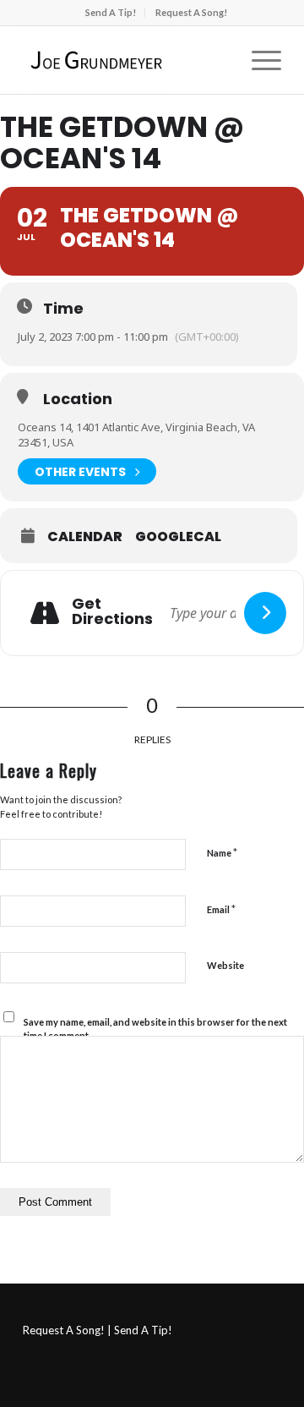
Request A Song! (191, 12)
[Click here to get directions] (265, 613)
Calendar (84, 537)
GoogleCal (178, 537)
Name (222, 852)
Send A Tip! (110, 12)
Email (221, 909)
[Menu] (258, 60)
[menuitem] (111, 12)
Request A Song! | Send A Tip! (97, 1330)
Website (225, 965)
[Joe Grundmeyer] (126, 60)
